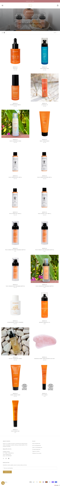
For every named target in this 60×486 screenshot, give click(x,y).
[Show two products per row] (2, 32)
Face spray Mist (44, 68)
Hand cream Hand (15, 394)
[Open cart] (57, 5)
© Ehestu (5, 482)
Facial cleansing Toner (15, 358)
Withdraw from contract (36, 453)
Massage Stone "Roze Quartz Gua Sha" (44, 358)
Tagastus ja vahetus (36, 451)
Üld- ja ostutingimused (36, 445)
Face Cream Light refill (44, 213)
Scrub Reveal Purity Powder (15, 322)
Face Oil (15, 68)
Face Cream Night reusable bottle (15, 286)
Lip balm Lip (44, 104)
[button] (57, 485)
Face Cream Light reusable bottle (44, 249)
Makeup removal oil (44, 322)
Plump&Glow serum (15, 104)
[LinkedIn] (8, 458)
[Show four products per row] (4, 32)
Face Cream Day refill (15, 213)
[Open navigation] (2, 5)
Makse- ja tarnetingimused (37, 447)
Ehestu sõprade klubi (36, 443)
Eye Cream (44, 394)
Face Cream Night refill (15, 177)
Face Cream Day (15, 431)
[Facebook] (3, 458)
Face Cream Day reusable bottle (45, 286)
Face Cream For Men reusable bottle (15, 249)
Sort (55, 32)
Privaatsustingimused (36, 449)
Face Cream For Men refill (44, 177)
